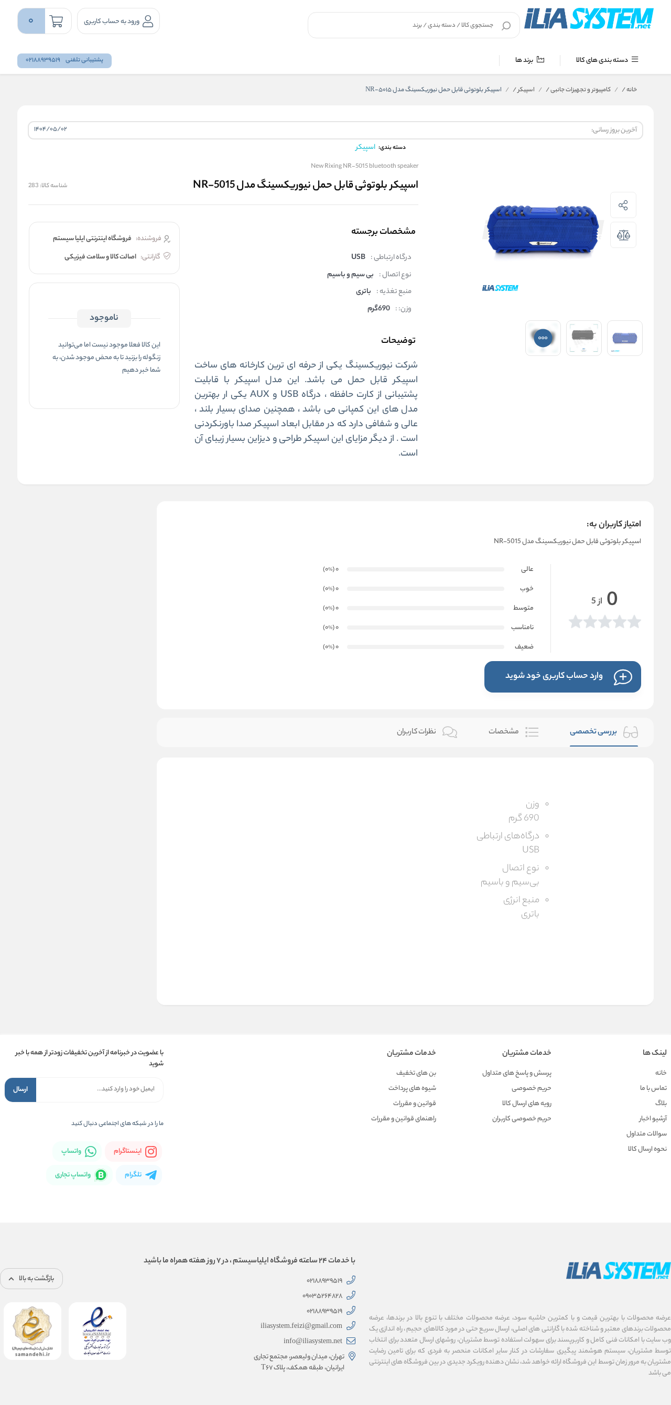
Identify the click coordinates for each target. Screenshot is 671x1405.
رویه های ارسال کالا (526, 1103)
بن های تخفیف (416, 1073)
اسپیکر (524, 90)
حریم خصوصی (531, 1088)
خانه (629, 90)
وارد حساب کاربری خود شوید (554, 676)
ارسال (20, 1089)
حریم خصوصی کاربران (521, 1119)
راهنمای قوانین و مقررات (403, 1119)
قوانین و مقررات (414, 1103)
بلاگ (661, 1103)
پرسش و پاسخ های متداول (516, 1073)
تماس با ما (653, 1088)
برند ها (524, 60)
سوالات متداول (646, 1134)
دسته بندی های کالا (602, 60)
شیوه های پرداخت (412, 1088)
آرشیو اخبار (653, 1119)
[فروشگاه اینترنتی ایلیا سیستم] (589, 18)
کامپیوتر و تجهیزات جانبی (578, 90)
